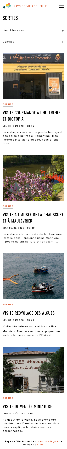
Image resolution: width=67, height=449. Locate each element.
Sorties (8, 104)
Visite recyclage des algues (29, 313)
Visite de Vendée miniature (27, 406)
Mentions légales (49, 441)
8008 (40, 444)
